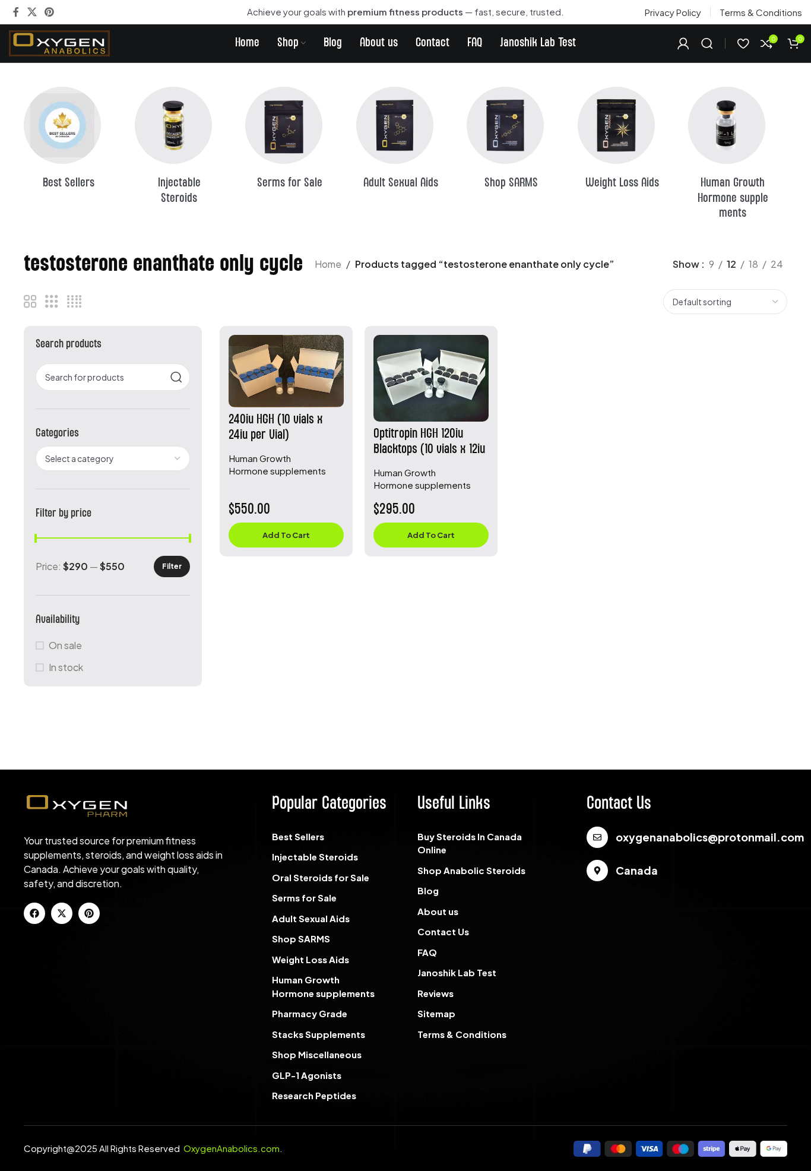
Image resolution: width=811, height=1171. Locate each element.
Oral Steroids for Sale (320, 877)
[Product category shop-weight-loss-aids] (627, 142)
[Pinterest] (89, 913)
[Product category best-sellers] (73, 142)
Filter (172, 566)
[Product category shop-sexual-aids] (405, 142)
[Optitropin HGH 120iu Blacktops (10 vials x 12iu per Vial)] (431, 378)
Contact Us (443, 931)
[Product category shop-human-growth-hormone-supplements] (737, 157)
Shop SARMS (301, 938)
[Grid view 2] (30, 302)
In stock (66, 667)
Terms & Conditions (461, 1034)
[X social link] (31, 12)
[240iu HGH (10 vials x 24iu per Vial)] (286, 371)
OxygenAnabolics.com (231, 1148)
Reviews (435, 993)
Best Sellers (298, 836)
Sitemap (436, 1013)
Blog (428, 890)
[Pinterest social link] (49, 12)
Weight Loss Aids (310, 959)
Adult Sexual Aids (311, 918)
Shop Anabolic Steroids (471, 870)
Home (328, 264)
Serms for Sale (304, 897)
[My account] (683, 43)
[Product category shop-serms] (294, 142)
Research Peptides (314, 1095)
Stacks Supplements (318, 1034)
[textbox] (112, 458)
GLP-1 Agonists (306, 1075)
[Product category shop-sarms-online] (516, 142)
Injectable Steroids (315, 856)
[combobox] (113, 458)
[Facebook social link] (16, 12)
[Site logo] (59, 42)
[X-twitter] (61, 913)
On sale (65, 645)
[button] (286, 535)
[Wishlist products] (743, 43)
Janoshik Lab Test (456, 972)
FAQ (427, 952)
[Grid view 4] (74, 302)
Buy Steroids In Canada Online (469, 843)
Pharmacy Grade (309, 1013)
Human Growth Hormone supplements (323, 986)
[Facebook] (34, 913)
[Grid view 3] (51, 302)
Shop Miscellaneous (317, 1054)
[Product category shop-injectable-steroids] (184, 149)
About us (437, 911)
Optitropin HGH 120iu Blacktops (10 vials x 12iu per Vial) (429, 449)
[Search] (707, 43)
